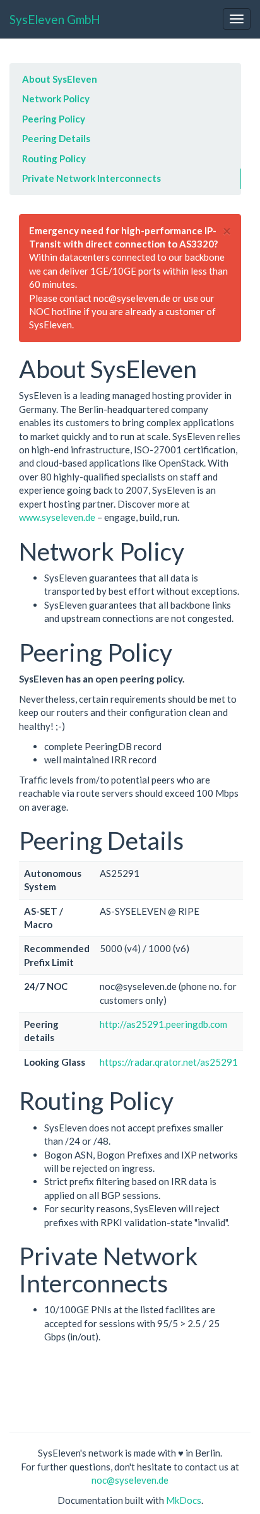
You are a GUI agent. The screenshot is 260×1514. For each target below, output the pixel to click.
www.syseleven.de (57, 517)
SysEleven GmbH (54, 19)
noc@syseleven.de (130, 1480)
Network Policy (56, 98)
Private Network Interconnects (91, 178)
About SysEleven (59, 79)
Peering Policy (53, 118)
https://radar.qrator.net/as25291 (169, 1062)
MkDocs (183, 1500)
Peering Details (56, 138)
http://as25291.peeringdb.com (163, 1024)
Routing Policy (54, 158)
